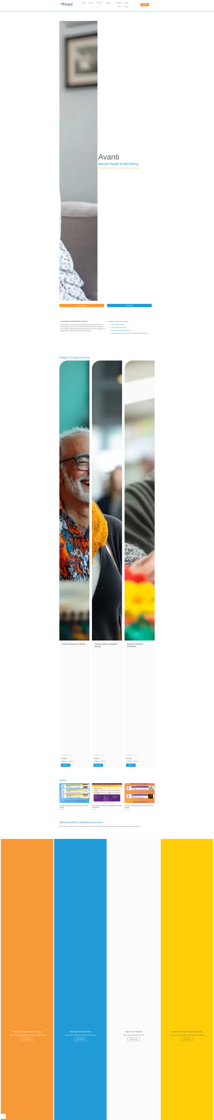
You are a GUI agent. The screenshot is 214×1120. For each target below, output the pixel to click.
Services (99, 2)
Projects (108, 2)
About (83, 2)
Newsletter (118, 2)
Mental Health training (117, 324)
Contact (126, 6)
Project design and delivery (119, 327)
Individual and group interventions (121, 330)
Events (126, 2)
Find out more (27, 1039)
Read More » (62, 809)
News (119, 6)
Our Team (90, 2)
